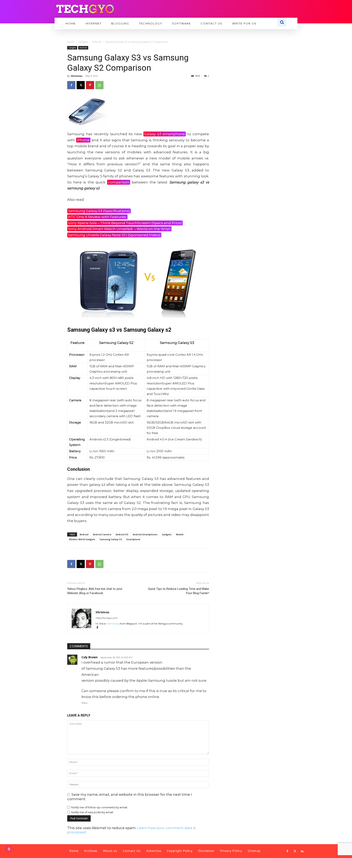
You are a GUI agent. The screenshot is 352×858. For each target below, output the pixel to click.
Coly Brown (89, 657)
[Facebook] (71, 85)
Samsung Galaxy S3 (111, 539)
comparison (118, 182)
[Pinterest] (90, 85)
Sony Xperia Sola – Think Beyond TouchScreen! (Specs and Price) (125, 223)
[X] (81, 85)
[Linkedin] (302, 851)
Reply (84, 702)
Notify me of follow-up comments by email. (99, 807)
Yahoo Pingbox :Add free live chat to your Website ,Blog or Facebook (94, 591)
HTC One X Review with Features (97, 217)
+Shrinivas (112, 623)
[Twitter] (294, 851)
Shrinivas (76, 75)
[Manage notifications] (9, 849)
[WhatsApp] (99, 85)
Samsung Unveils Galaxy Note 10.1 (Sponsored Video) (114, 235)
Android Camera (102, 534)
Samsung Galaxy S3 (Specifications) (99, 211)
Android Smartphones (145, 534)
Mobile (180, 534)
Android (96, 42)
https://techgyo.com (107, 618)
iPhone (83, 140)
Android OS (122, 534)
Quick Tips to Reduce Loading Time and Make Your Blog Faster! (178, 591)
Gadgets (83, 42)
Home (70, 42)
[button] (281, 22)
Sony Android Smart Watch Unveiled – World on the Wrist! (119, 229)
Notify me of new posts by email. (92, 812)
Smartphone (133, 539)
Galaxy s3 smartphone (164, 134)
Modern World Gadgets (82, 539)
